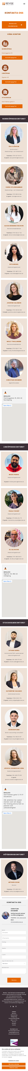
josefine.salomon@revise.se (16, 312)
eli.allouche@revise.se (16, 559)
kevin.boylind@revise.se (16, 739)
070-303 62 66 (21, 918)
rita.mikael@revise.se (16, 273)
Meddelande (5, 967)
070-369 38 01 (17, 556)
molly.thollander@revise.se (16, 350)
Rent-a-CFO (14, 1020)
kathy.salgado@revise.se (16, 700)
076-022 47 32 (17, 233)
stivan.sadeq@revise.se (16, 661)
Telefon (4, 948)
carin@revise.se (16, 196)
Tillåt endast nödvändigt (14, 1064)
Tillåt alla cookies (13, 1067)
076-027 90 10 (17, 155)
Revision (14, 1013)
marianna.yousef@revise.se (16, 520)
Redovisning (14, 1015)
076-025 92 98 (17, 310)
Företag (4, 942)
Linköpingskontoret (14, 1032)
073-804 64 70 (17, 518)
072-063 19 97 (17, 737)
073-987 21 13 (17, 271)
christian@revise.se (17, 922)
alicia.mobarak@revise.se (16, 235)
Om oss (14, 1021)
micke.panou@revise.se (16, 481)
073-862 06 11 (17, 889)
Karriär (14, 1025)
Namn (3, 930)
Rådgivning (14, 1016)
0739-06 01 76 (17, 698)
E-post (3, 954)
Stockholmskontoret (14, 1034)
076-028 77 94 (17, 348)
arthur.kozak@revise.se (17, 891)
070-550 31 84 (17, 194)
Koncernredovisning (14, 1018)
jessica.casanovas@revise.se (14, 779)
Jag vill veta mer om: (8, 961)
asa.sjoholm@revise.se (17, 158)
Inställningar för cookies (13, 1060)
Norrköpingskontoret (14, 1030)
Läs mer (10, 1057)
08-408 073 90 (17, 659)
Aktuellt (14, 1023)
